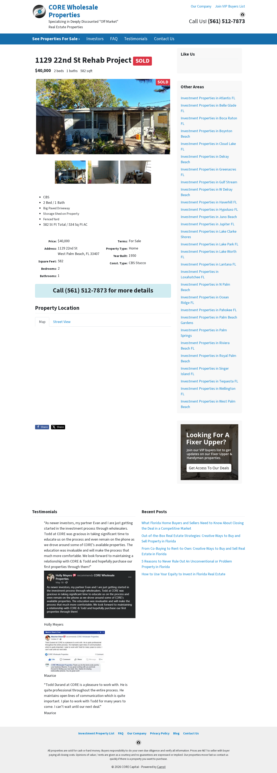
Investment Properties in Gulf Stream (209, 182)
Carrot (161, 767)
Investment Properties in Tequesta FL (209, 381)
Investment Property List (96, 733)
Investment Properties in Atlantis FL (208, 98)
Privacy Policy (160, 733)
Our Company (201, 6)
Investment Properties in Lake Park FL (209, 244)
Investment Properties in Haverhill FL (209, 202)
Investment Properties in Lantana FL (208, 264)
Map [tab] (42, 321)
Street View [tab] (62, 321)
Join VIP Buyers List (230, 6)
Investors (95, 39)
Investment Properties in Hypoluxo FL (209, 209)
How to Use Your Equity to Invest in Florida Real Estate (183, 574)
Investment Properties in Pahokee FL (209, 310)
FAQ (114, 39)
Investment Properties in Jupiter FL (207, 224)
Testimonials (135, 39)
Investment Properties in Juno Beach (209, 216)
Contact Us (164, 39)
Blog (176, 733)
